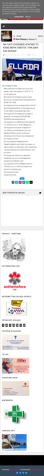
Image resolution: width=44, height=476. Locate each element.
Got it (28, 17)
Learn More (18, 17)
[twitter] (17, 473)
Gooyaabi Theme (36, 469)
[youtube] (26, 473)
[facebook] (20, 473)
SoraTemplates (15, 469)
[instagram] (23, 473)
